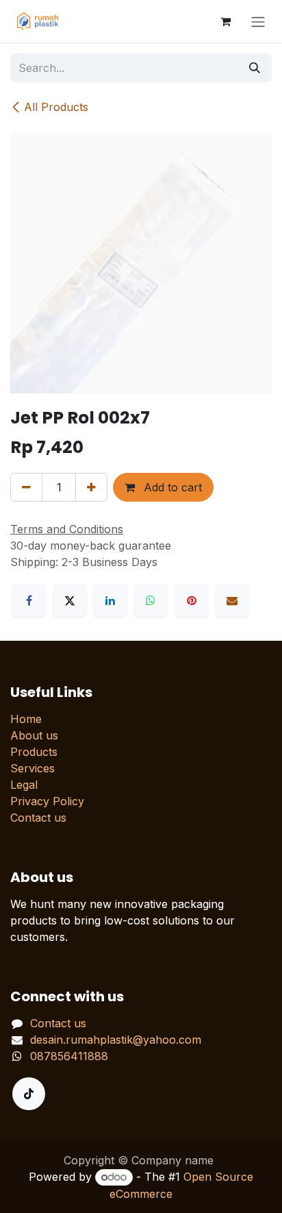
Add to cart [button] (171, 487)
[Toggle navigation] (258, 21)
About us (34, 735)
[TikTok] (28, 1093)
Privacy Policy (47, 801)
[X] (69, 600)
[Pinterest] (191, 600)
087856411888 (69, 1056)
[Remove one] (26, 487)
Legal (24, 785)
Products (33, 752)
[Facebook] (28, 600)
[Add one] (91, 487)
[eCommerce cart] (225, 21)
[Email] (232, 600)
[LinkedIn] (110, 600)
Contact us (38, 817)
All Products (56, 107)
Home (26, 719)
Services (32, 768)
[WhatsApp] (150, 600)
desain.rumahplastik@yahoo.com (115, 1039)
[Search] (255, 67)
